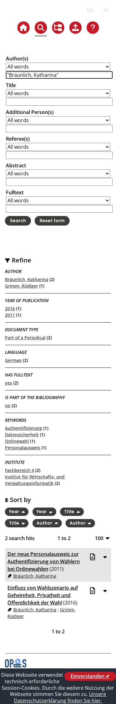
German (13, 360)
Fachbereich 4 (19, 470)
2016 (10, 308)
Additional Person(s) (30, 112)
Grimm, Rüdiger (21, 286)
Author (45, 523)
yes (8, 383)
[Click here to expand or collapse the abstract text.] (105, 557)
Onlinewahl (17, 441)
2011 (10, 315)
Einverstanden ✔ (90, 676)
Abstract (16, 165)
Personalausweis (22, 448)
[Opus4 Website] (15, 665)
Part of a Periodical (25, 338)
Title (11, 85)
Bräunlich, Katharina (26, 279)
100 (99, 538)
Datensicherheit (22, 435)
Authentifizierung (23, 428)
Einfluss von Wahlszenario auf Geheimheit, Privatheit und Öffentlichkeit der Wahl (42, 595)
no (8, 405)
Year (14, 512)
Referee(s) (18, 138)
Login (105, 10)
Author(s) (17, 58)
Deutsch (89, 10)
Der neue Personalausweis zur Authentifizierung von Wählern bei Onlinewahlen (43, 561)
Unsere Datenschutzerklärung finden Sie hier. (60, 697)
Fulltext (15, 192)
